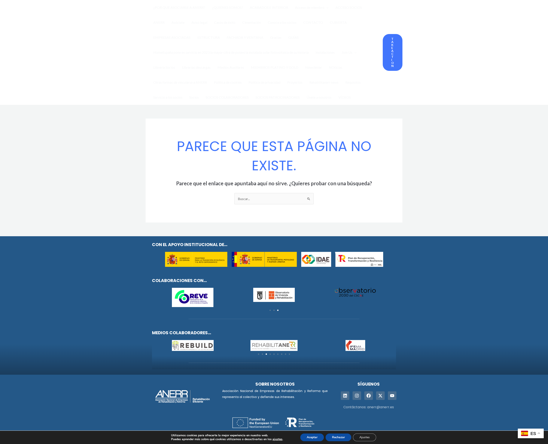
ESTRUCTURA (208, 37)
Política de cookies (228, 82)
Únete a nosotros (319, 97)
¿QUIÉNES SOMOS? (227, 7)
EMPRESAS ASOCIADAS (172, 37)
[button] (326, 7)
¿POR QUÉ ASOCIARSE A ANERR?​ (179, 7)
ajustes (277, 439)
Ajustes (364, 437)
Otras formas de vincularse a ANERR (180, 82)
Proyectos (294, 82)
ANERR (159, 22)
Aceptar (312, 437)
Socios (194, 97)
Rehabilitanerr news (323, 82)
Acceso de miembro (309, 7)
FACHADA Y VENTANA (245, 37)
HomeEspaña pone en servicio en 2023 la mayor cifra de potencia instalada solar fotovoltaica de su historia (231, 52)
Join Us (347, 52)
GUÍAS (293, 37)
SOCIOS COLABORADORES (227, 97)
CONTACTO (313, 22)
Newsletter (313, 67)
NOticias (335, 67)
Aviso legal (199, 22)
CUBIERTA (338, 22)
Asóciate (178, 22)
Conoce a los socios (282, 22)
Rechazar (338, 437)
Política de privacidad (264, 82)
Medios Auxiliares (230, 67)
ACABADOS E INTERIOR (269, 7)
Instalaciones (325, 52)
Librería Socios (164, 67)
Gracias (275, 37)
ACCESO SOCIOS (348, 7)
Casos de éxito (224, 22)
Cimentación (251, 22)
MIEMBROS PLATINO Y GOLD (274, 67)
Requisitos (353, 82)
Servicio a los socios (167, 97)
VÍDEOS (344, 97)
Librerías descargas (196, 67)
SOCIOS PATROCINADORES (278, 97)
